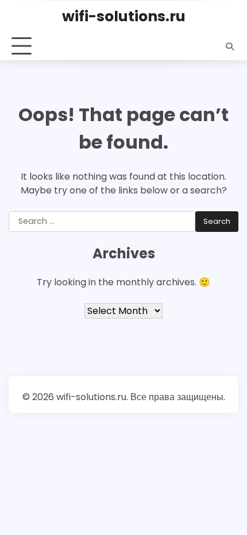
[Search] (229, 46)
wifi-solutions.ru (124, 16)
